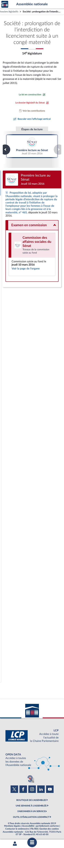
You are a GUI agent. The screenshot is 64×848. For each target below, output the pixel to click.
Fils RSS (34, 829)
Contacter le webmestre (17, 829)
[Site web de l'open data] (32, 760)
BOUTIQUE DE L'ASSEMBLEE (31, 800)
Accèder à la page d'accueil (4, 4)
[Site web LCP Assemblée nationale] (32, 736)
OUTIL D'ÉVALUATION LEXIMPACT (31, 817)
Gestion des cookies (49, 829)
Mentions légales (12, 826)
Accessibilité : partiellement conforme (40, 826)
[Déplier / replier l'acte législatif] (32, 225)
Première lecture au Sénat (32, 146)
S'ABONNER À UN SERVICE (31, 811)
